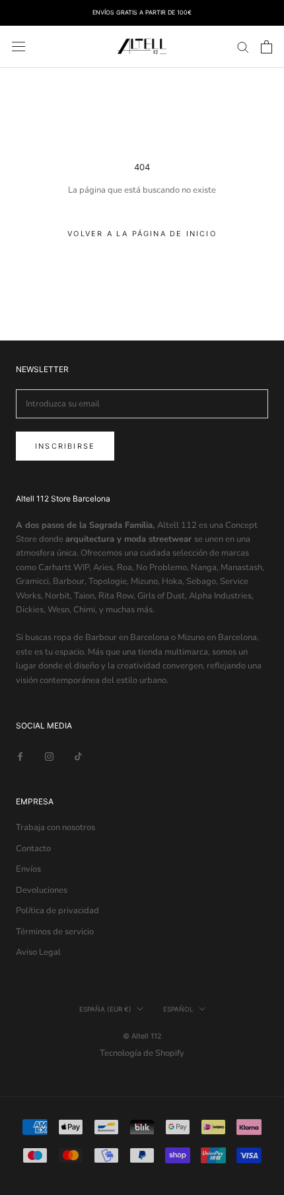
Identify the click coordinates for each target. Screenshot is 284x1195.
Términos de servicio (55, 932)
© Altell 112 (142, 1036)
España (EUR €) (105, 1009)
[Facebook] (20, 756)
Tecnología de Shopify (142, 1053)
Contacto (33, 849)
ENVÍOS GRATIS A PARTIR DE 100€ (142, 12)
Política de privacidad (57, 911)
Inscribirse (65, 446)
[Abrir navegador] (18, 46)
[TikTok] (78, 756)
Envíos (28, 869)
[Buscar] (243, 46)
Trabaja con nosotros (55, 827)
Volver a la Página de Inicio (142, 233)
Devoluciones (41, 890)
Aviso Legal (38, 952)
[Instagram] (49, 756)
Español (178, 1009)
